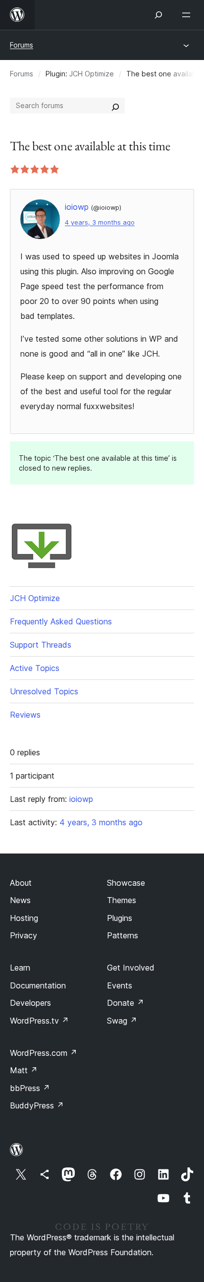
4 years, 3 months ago (100, 222)
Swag (122, 1021)
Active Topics (34, 668)
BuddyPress (37, 1105)
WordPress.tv (39, 1021)
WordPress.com (43, 1053)
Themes (121, 900)
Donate (125, 1003)
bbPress (30, 1088)
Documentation (38, 985)
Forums (21, 45)
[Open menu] (188, 15)
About (21, 883)
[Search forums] (115, 106)
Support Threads (40, 645)
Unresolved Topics (44, 691)
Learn (20, 968)
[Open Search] (158, 15)
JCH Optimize (91, 73)
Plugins (119, 918)
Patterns (122, 935)
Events (119, 985)
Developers (30, 1003)
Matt (24, 1070)
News (20, 900)
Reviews (25, 715)
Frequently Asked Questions (61, 621)
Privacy (23, 935)
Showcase (126, 883)
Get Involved (130, 968)
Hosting (24, 918)
